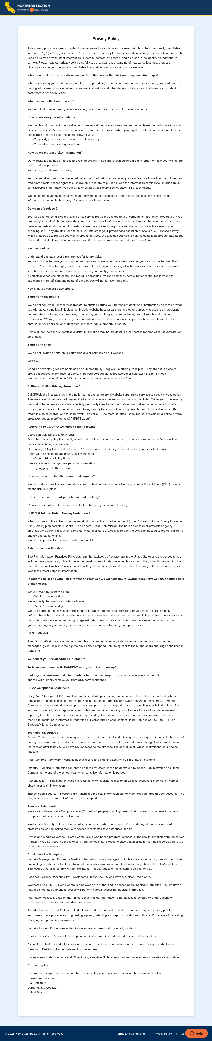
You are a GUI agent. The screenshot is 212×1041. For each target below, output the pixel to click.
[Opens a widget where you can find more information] (196, 1034)
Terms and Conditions (130, 1033)
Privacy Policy (163, 1033)
